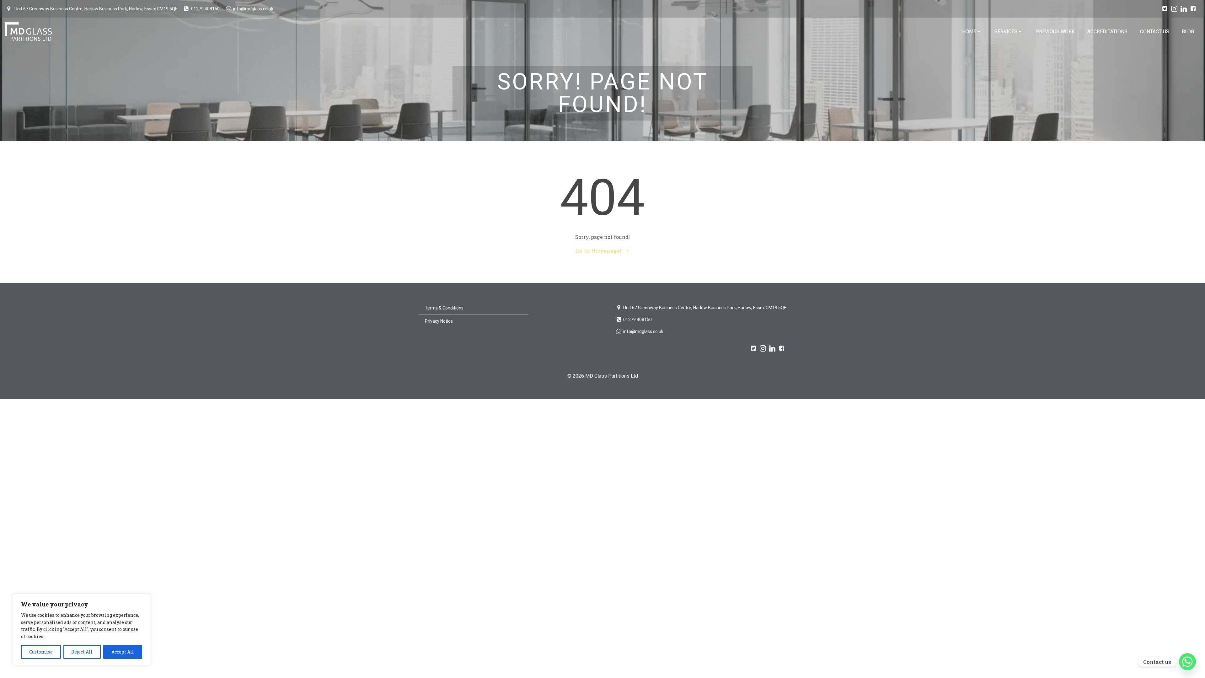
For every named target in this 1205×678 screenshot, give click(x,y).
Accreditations (1107, 32)
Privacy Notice (439, 321)
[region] (82, 629)
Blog (1188, 32)
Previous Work (1055, 32)
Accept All (122, 652)
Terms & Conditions (444, 307)
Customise (41, 652)
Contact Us (1154, 32)
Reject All (82, 652)
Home (969, 32)
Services (1005, 32)
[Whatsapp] (1187, 661)
